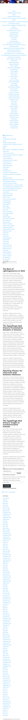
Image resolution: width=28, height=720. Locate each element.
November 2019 (7, 641)
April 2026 (5, 505)
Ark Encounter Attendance (17, 278)
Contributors (14, 60)
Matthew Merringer (14, 96)
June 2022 (5, 586)
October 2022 (6, 579)
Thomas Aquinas (7, 353)
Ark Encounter (6, 278)
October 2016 (6, 705)
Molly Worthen (15, 350)
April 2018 (5, 673)
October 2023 (6, 558)
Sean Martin (14, 104)
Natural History (6, 296)
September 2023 (7, 560)
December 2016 (7, 701)
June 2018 (5, 669)
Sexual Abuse (6, 301)
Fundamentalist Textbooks (13, 289)
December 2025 (7, 512)
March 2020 (6, 634)
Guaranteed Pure (14, 41)
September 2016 (7, 706)
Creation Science (7, 284)
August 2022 (6, 583)
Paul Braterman (14, 69)
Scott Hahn (14, 300)
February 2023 (6, 572)
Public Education (16, 394)
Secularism (16, 351)
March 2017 (6, 696)
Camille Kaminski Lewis (14, 97)
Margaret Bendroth (14, 64)
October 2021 (6, 600)
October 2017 (6, 683)
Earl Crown (14, 78)
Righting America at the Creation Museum (14, 48)
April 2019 (5, 653)
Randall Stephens (14, 120)
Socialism (21, 351)
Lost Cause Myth (21, 346)
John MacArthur (7, 293)
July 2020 (5, 627)
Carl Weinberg (14, 126)
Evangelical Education (8, 341)
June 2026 (5, 501)
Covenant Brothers (14, 28)
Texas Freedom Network (17, 400)
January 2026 (6, 510)
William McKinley (16, 452)
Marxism (12, 348)
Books (14, 20)
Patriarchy (5, 298)
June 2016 (5, 712)
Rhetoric (21, 396)
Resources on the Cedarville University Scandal (14, 18)
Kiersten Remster (14, 113)
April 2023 (5, 569)
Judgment (13, 293)
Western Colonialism (19, 402)
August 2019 (6, 646)
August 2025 (6, 519)
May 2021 (5, 609)
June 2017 (5, 690)
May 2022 (5, 588)
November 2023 (7, 556)
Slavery (12, 301)
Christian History (18, 282)
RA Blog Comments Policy (14, 16)
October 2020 (6, 622)
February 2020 (6, 636)
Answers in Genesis (11, 277)
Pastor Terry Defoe (14, 80)
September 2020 (7, 623)
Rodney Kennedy (14, 99)
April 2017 (5, 694)
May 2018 (5, 671)
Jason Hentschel (14, 89)
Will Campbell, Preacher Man (14, 59)
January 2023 (6, 574)
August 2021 (6, 604)
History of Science (17, 391)
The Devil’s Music (14, 32)
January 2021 (6, 616)
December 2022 (7, 576)
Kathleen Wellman (11, 346)
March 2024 (6, 549)
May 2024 (5, 546)
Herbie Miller (14, 108)
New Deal (11, 446)
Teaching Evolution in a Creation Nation (14, 53)
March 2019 (6, 655)
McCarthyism (18, 348)
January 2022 (6, 595)
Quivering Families (14, 46)
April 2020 (5, 632)
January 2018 (6, 678)
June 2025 (5, 523)
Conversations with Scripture (14, 30)
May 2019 (5, 652)
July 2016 (5, 710)
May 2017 (5, 692)
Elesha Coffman (14, 76)
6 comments (21, 355)
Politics (9, 394)
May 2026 (5, 503)
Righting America (7, 300)
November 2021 (7, 599)
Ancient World (10, 334)
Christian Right (6, 436)
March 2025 (6, 528)
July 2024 (5, 542)
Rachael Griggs (14, 85)
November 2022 (7, 577)
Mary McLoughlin (14, 106)
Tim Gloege (14, 83)
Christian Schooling (16, 436)
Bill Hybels (5, 280)
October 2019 (6, 643)
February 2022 (6, 593)
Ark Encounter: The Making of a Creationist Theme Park (14, 21)
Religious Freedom (13, 396)
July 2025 (5, 521)
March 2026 (6, 507)
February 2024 (6, 551)
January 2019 (6, 659)
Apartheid (10, 434)
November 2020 (7, 620)
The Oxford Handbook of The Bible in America (14, 44)
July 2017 (5, 689)
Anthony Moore (20, 277)
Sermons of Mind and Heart (14, 51)
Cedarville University (8, 282)
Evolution (19, 285)
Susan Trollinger (14, 122)
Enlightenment (6, 439)
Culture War (10, 386)
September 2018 (7, 666)
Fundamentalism (7, 287)
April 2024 (5, 547)
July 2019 (5, 648)
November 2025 (7, 514)
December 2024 (7, 533)
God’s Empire (14, 37)
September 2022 (7, 581)
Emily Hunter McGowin (14, 94)
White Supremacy (17, 403)
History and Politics (19, 291)
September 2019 (7, 645)
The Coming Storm (18, 301)
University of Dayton (17, 353)
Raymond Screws (14, 117)
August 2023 (6, 561)
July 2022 (5, 584)
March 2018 (6, 675)
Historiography (15, 389)
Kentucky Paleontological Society (16, 294)
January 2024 (6, 553)
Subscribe (6, 486)
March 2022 (6, 591)
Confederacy (12, 384)
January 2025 (6, 531)
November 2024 (7, 535)
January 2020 (6, 637)
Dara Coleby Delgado (14, 82)
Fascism (5, 343)
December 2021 (7, 597)
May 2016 (5, 713)
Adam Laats (14, 101)
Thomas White (16, 303)
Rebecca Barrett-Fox (14, 62)
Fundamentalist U (14, 34)
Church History (6, 339)
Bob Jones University (13, 337)
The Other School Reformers (14, 43)
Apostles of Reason (7, 336)
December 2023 (7, 554)
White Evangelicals (7, 403)
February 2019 (6, 657)
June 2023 (5, 565)
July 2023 (5, 563)
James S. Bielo (14, 66)
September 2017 (7, 685)
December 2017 (7, 680)
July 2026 (5, 500)
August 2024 (6, 540)
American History (13, 275)
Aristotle (15, 336)
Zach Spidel (14, 119)
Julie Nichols (14, 112)
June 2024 (5, 544)
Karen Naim (14, 110)
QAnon (10, 298)
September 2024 (7, 538)
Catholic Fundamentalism (15, 280)
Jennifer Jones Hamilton (14, 87)
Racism (16, 446)
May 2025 (5, 524)
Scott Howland (14, 90)
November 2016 (7, 703)
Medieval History (7, 350)
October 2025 (6, 516)
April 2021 (5, 611)
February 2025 (6, 530)
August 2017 (6, 687)
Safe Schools (10, 351)
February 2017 (6, 698)
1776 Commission (14, 377)
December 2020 (7, 618)
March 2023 (6, 570)
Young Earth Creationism (13, 308)
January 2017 (6, 699)
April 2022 (5, 590)
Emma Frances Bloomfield (14, 67)
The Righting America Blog (14, 13)
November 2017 (7, 682)
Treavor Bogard (14, 71)
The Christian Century (14, 23)
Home (14, 11)
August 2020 (6, 625)
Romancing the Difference (14, 50)
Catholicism (22, 434)
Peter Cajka (14, 74)
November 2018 (7, 662)
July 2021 (5, 606)
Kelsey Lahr (14, 103)
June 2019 (5, 650)
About (14, 14)
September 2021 (7, 602)
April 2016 (5, 715)
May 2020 (5, 630)
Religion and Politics (17, 298)
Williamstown (6, 307)
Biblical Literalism (14, 380)
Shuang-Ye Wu (14, 127)
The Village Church (7, 303)
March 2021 (6, 613)
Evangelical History (12, 285)
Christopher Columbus (8, 438)
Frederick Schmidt (14, 115)
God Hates (14, 39)
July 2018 (5, 667)
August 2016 (6, 708)
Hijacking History (10, 291)
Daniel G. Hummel (14, 92)
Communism (18, 438)
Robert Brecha (14, 73)
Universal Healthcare (8, 402)
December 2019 (7, 639)
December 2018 (7, 660)
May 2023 (5, 567)
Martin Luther (6, 348)
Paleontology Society (16, 296)
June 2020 (5, 629)
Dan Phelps (14, 284)
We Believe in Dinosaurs (12, 305)
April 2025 (5, 526)
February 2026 (6, 508)
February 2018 (6, 676)
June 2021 (5, 607)
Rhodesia (9, 448)
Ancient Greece (12, 432)
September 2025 (7, 517)
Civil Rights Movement (16, 339)
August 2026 (6, 498)
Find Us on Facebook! (9, 488)
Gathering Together (14, 36)
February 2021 (6, 615)
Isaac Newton (19, 443)
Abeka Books (13, 273)
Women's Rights (13, 355)
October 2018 (6, 664)
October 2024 (6, 537)
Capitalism (21, 337)
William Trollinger (14, 124)
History (21, 389)
